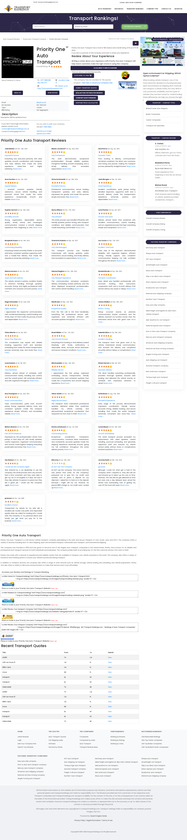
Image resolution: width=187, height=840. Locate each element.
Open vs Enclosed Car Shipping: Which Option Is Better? (162, 74)
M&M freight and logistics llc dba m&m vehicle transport (116, 762)
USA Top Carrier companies (152, 740)
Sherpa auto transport (154, 253)
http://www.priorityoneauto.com (50, 88)
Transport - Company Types (163, 103)
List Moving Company (132, 26)
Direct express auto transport (157, 282)
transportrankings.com (95, 832)
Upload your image (44, 131)
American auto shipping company (159, 343)
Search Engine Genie (98, 816)
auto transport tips (175, 39)
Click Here (48, 127)
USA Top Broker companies (152, 744)
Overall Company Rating (155, 224)
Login (122, 3)
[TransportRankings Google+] (152, 2)
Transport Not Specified (155, 126)
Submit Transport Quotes (86, 88)
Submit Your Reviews (25, 747)
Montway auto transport (155, 248)
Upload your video (44, 133)
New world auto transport (156, 371)
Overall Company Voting (155, 230)
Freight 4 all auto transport (156, 383)
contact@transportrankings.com (14, 129)
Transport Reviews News (89, 747)
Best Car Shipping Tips (161, 39)
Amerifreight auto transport (156, 265)
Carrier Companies (153, 120)
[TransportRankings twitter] (148, 2)
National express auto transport (158, 326)
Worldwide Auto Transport (166, 191)
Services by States (55, 747)
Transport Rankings (135, 9)
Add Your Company (133, 3)
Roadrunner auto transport (156, 288)
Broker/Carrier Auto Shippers (157, 108)
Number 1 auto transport (73, 776)
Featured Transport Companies (163, 242)
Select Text (54, 588)
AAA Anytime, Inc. (162, 149)
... (180, 155)
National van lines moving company (160, 348)
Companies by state (87, 740)
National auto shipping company (159, 293)
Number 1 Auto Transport (155, 299)
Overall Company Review (155, 218)
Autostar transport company (157, 366)
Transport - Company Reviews (163, 138)
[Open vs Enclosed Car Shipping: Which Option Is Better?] (162, 51)
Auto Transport (104, 9)
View (110, 657)
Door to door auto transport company (160, 331)
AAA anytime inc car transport (106, 765)
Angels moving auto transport (157, 354)
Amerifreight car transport (151, 762)
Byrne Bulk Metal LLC (163, 168)
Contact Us (166, 9)
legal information (94, 820)
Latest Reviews (23, 737)
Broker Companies (153, 114)
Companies (84, 737)
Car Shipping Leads (56, 740)
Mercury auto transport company (159, 337)
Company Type (152, 9)
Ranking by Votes (117, 744)
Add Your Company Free (27, 744)
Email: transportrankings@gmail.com (45, 2)
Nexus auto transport (154, 271)
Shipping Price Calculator (87, 103)
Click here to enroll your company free (97, 83)
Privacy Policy (80, 820)
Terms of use (107, 820)
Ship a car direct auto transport (158, 276)
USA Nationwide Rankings (151, 737)
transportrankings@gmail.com (13, 131)
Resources (119, 9)
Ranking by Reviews (118, 737)
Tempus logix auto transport (157, 377)
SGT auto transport (153, 259)
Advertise (178, 9)
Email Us (17, 93)
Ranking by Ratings (118, 740)
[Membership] (67, 47)
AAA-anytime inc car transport (158, 320)
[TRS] (127, 85)
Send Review (52, 93)
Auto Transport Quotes (57, 737)
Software (52, 744)
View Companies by (163, 212)
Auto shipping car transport (156, 360)
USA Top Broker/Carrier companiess (155, 747)
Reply (169, 146)
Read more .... (18, 169)
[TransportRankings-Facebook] (144, 2)
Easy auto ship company (155, 305)
